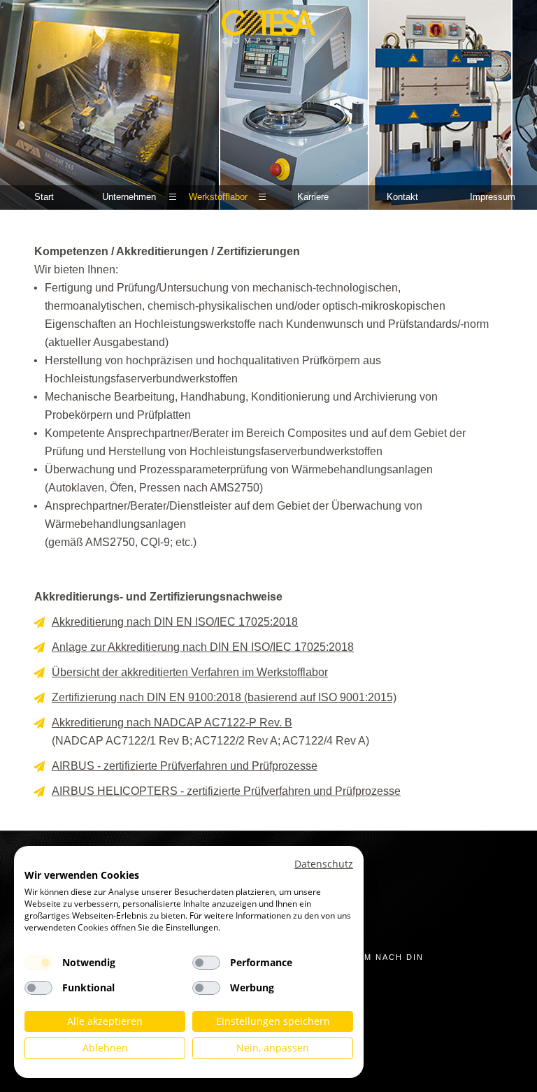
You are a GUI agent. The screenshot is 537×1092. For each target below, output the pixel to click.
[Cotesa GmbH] (268, 31)
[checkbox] (38, 963)
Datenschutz (323, 863)
